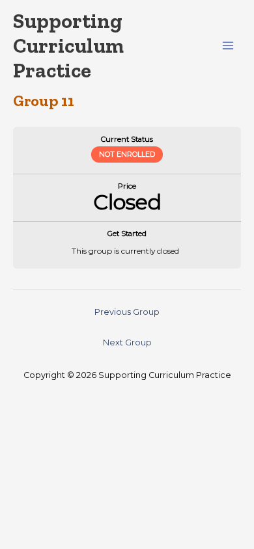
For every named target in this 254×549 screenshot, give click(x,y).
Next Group (127, 342)
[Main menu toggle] (228, 46)
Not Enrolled (127, 154)
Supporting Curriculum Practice (68, 45)
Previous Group (127, 312)
